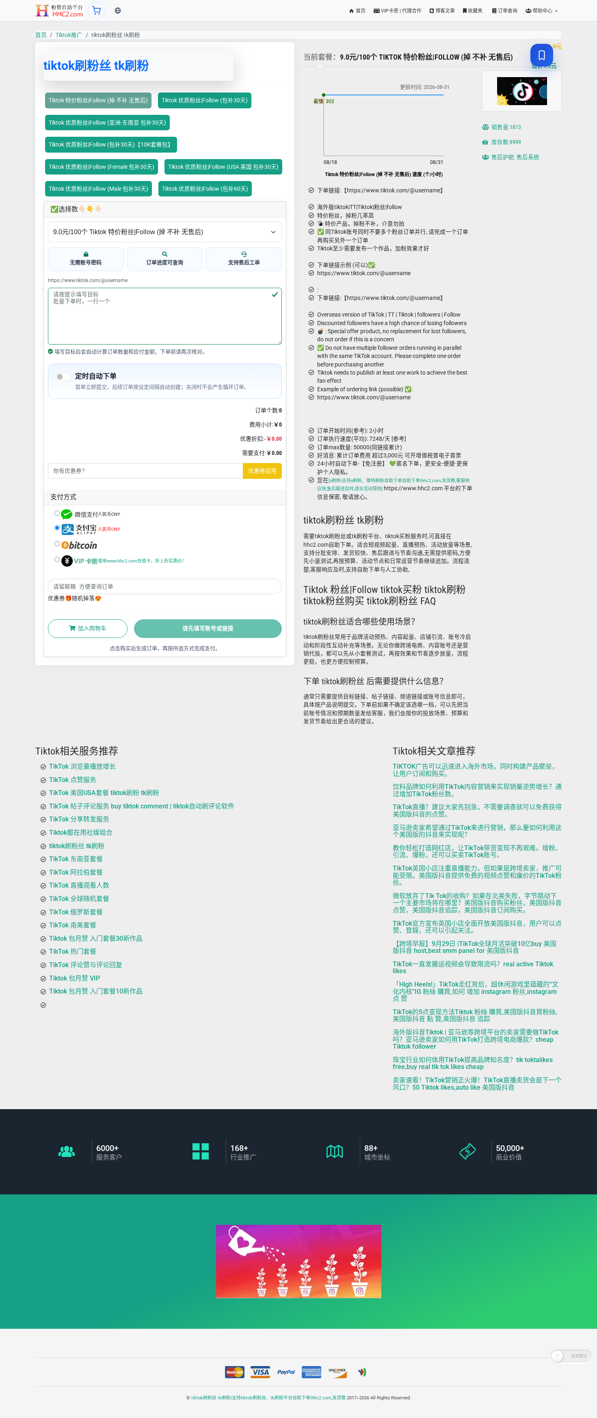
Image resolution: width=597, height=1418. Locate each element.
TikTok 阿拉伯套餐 (76, 872)
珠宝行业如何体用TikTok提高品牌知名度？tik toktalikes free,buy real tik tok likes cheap (473, 1063)
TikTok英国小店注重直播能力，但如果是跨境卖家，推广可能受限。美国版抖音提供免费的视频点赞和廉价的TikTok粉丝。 (477, 875)
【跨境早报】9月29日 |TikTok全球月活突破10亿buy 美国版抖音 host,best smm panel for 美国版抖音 (474, 947)
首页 (360, 11)
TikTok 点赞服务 (72, 779)
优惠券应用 (262, 471)
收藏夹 (474, 11)
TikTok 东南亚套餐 (76, 859)
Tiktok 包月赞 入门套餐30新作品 (96, 938)
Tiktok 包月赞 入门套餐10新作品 (96, 991)
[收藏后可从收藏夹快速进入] (541, 55)
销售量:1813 (505, 127)
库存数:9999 (505, 142)
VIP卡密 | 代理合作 (401, 11)
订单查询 (507, 11)
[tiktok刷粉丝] (59, 10)
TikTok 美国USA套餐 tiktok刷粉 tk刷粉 (104, 793)
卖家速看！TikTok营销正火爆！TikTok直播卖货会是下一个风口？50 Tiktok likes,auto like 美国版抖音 (477, 1083)
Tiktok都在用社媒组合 (80, 832)
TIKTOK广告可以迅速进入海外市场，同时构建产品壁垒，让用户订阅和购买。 (475, 770)
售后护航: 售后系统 (514, 157)
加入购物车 (91, 628)
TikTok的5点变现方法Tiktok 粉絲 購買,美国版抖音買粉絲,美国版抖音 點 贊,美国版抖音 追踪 (475, 1015)
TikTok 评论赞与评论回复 (85, 965)
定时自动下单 (96, 376)
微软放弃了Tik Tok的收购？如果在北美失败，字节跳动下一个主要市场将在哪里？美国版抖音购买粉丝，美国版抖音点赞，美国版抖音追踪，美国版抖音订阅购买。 (477, 903)
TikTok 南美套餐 (72, 925)
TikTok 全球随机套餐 (79, 899)
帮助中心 (543, 11)
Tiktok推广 (69, 35)
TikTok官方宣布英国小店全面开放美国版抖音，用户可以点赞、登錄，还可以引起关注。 (477, 926)
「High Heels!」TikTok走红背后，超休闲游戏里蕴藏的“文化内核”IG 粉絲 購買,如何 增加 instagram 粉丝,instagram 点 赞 (475, 991)
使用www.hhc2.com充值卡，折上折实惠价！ (142, 560)
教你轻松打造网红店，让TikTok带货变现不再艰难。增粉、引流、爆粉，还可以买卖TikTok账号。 (477, 851)
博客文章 (444, 11)
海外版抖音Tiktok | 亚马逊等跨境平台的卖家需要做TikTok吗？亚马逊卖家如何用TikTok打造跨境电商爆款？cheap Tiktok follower (475, 1039)
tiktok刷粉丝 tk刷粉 (76, 845)
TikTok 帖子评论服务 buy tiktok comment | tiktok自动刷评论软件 (141, 806)
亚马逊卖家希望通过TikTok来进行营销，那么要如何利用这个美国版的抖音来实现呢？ (477, 830)
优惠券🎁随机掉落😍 (75, 598)
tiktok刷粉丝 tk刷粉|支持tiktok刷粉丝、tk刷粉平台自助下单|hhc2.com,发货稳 (268, 1398)
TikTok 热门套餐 (72, 951)
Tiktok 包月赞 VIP (74, 978)
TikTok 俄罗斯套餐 (76, 912)
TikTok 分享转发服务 (79, 819)
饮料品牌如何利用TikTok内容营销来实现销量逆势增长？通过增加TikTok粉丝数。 (477, 790)
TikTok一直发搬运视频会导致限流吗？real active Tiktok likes (473, 967)
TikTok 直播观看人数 (79, 885)
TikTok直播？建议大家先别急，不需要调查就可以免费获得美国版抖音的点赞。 (477, 810)
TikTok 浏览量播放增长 (82, 766)
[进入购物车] (96, 10)
